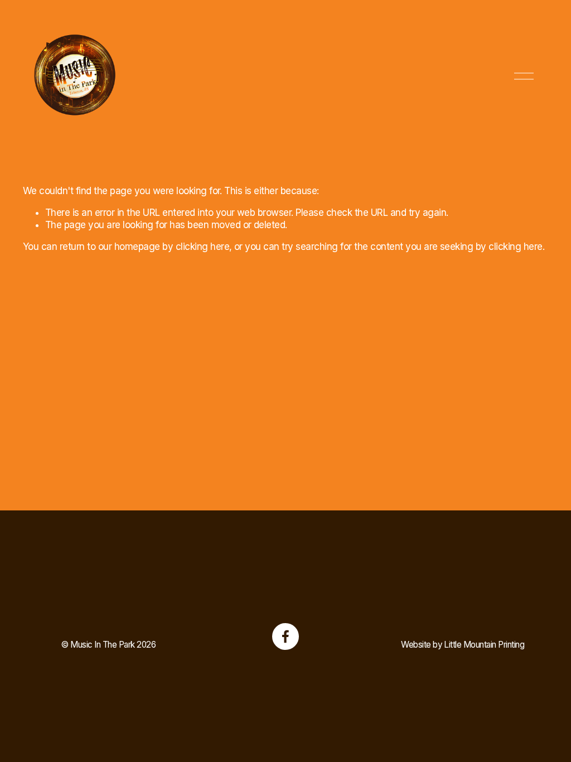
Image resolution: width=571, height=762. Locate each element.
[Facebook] (285, 636)
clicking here (202, 246)
